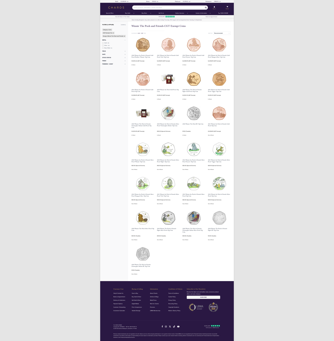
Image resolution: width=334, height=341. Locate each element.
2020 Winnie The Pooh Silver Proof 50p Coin (143, 229)
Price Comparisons (137, 307)
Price (104, 51)
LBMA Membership (155, 310)
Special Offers (110, 13)
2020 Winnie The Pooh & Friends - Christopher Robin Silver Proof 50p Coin (192, 230)
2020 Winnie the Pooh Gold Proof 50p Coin (168, 90)
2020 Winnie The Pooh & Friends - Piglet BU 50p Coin (218, 229)
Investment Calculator (119, 310)
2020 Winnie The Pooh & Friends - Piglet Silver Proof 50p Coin (167, 229)
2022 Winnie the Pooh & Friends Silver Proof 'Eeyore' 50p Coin (193, 161)
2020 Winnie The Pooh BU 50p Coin (192, 124)
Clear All (123, 24)
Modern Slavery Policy (174, 310)
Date (103, 54)
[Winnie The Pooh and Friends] (124, 36)
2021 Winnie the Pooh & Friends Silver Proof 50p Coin (193, 195)
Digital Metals (135, 304)
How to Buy (135, 293)
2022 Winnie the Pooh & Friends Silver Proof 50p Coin (219, 195)
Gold (106, 43)
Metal (104, 40)
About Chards (153, 293)
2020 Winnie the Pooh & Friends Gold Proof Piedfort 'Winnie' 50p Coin (142, 56)
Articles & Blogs (154, 297)
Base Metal (108, 48)
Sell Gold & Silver (136, 300)
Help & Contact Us (118, 293)
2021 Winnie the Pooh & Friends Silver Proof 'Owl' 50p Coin (168, 195)
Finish (104, 61)
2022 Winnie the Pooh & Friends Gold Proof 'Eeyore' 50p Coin (193, 56)
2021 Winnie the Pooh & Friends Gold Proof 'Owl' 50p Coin (168, 56)
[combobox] (170, 7)
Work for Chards (154, 304)
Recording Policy (172, 304)
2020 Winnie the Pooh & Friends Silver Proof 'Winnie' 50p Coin (143, 161)
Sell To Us (161, 13)
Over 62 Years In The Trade (122, 16)
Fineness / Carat (107, 64)
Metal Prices (153, 300)
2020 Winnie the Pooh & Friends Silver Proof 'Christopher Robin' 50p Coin (168, 125)
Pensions (152, 307)
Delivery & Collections (119, 300)
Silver (107, 45)
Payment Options (118, 304)
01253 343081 (224, 13)
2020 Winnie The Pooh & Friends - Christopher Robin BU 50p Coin (141, 265)
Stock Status (106, 57)
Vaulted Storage (136, 310)
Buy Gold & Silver (136, 297)
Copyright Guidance (173, 307)
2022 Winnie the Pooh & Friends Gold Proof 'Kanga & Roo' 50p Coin (219, 56)
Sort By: (210, 33)
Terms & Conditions (173, 293)
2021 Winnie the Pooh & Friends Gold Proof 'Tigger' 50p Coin (219, 90)
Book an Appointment (211, 16)
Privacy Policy (172, 300)
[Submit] (206, 7)
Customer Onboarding (119, 307)
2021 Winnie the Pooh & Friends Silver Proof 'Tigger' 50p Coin (219, 161)
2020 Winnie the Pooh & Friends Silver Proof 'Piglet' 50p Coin (168, 161)
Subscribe (203, 297)
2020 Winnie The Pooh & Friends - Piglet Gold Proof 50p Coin (192, 90)
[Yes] (113, 33)
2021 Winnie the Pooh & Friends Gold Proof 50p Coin (219, 125)
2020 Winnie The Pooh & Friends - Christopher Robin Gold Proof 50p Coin (141, 125)
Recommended (218, 33)
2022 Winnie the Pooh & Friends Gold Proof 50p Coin (142, 90)
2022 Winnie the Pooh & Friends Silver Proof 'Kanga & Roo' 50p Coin (143, 195)
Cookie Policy (172, 297)
